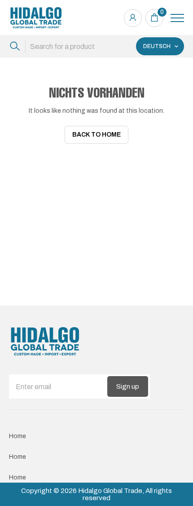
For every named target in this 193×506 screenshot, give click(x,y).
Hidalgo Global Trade (110, 490)
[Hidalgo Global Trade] (36, 17)
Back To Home (96, 134)
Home (17, 436)
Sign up (127, 386)
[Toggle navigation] (177, 18)
